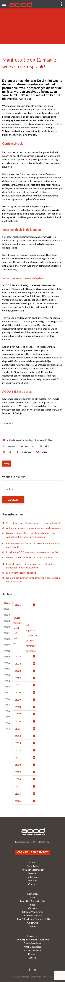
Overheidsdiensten (32, 915)
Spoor (32, 897)
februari (17, 622)
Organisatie (32, 866)
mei (15, 638)
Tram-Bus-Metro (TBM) (33, 901)
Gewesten (32, 935)
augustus (30, 630)
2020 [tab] (7, 638)
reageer (10, 446)
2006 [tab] (7, 723)
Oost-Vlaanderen (32, 943)
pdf (9, 452)
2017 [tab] (7, 656)
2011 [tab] (7, 693)
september (31, 635)
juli (27, 625)
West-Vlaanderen (32, 946)
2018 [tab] (7, 650)
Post (32, 904)
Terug (7, 463)
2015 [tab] (7, 669)
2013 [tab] (7, 681)
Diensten (32, 873)
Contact (32, 884)
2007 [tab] (7, 717)
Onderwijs (32, 922)
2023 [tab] (7, 620)
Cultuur (32, 926)
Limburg (32, 953)
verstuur (29, 446)
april (15, 633)
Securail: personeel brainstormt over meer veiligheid (33, 522)
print (46, 446)
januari (16, 617)
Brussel (32, 957)
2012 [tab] (7, 687)
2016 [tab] (7, 662)
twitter (44, 452)
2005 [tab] (7, 729)
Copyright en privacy (32, 852)
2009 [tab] (7, 705)
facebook (25, 452)
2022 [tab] (7, 626)
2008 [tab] (7, 711)
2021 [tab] (7, 632)
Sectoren (32, 893)
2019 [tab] (7, 644)
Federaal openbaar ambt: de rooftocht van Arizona (32, 557)
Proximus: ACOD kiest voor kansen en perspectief (32, 552)
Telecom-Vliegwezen (32, 911)
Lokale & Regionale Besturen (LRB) (32, 919)
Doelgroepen (32, 876)
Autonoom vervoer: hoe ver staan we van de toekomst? (34, 528)
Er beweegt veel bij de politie (21, 572)
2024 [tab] (7, 614)
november (31, 645)
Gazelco (32, 908)
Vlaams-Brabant (32, 950)
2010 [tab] (7, 699)
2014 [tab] (7, 675)
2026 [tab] (7, 602)
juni (14, 643)
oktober (30, 640)
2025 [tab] (7, 608)
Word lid (32, 880)
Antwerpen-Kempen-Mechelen (32, 939)
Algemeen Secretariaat (32, 869)
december (31, 650)
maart (16, 627)
